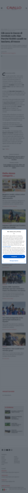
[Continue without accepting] (14, 233)
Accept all (14, 256)
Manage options (14, 260)
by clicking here (7, 246)
